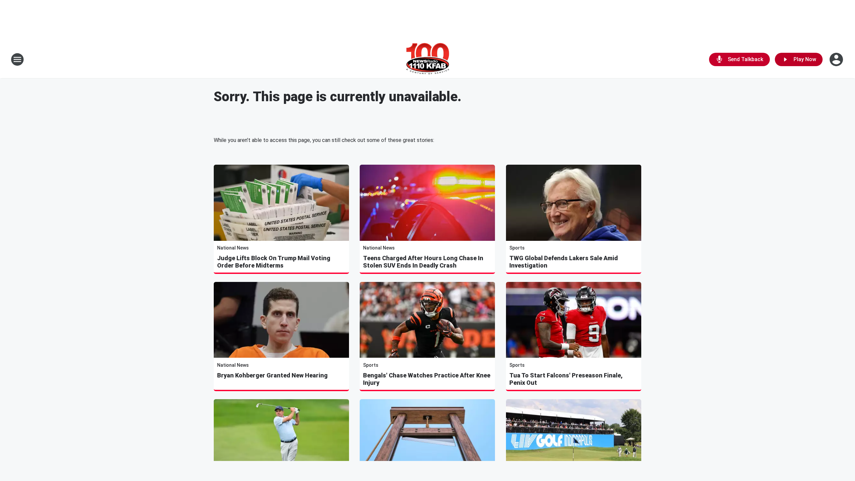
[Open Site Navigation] (17, 59)
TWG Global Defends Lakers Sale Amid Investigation (563, 262)
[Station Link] (427, 59)
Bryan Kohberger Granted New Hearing (272, 375)
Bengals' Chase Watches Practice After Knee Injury (426, 379)
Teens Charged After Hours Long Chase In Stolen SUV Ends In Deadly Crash (423, 262)
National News (233, 248)
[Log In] (837, 59)
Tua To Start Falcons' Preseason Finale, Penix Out (566, 379)
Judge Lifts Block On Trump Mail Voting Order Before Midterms (273, 262)
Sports (517, 248)
